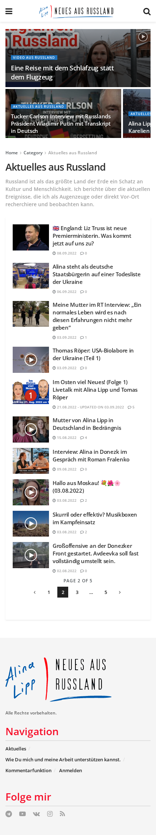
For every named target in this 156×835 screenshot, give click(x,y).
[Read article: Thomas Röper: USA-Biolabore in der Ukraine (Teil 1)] (31, 360)
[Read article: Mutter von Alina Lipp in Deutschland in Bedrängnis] (31, 429)
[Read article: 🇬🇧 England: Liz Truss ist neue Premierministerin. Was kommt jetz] (31, 237)
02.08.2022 (66, 570)
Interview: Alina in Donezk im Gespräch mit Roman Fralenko (91, 455)
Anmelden (70, 770)
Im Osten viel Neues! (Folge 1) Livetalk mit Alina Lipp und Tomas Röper (95, 389)
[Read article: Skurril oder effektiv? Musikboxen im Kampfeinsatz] (31, 524)
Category (33, 153)
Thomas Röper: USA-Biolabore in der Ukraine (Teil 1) (93, 354)
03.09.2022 (66, 337)
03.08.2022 (66, 500)
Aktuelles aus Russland (38, 106)
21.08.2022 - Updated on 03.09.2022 (90, 407)
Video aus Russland (34, 57)
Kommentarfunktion (28, 770)
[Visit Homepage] (77, 11)
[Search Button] (147, 11)
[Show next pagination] (119, 592)
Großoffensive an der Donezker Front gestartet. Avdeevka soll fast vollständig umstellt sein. (96, 553)
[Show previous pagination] (34, 592)
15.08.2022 (66, 437)
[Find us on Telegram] (8, 814)
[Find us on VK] (36, 814)
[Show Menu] (8, 11)
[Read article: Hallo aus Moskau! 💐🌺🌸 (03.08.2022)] (31, 492)
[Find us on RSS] (62, 814)
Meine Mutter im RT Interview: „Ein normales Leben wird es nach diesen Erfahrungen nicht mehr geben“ (97, 316)
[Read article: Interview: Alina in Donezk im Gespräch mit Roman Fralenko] (31, 461)
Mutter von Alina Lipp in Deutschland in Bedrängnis (87, 423)
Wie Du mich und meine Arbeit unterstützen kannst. (63, 759)
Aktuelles (15, 748)
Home (11, 153)
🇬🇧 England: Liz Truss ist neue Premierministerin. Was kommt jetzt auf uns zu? (92, 235)
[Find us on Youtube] (22, 814)
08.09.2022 (66, 253)
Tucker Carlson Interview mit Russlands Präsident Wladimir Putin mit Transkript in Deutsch (61, 123)
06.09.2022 (66, 291)
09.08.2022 (66, 469)
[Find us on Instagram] (50, 814)
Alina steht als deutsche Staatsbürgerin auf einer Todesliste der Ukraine (97, 274)
